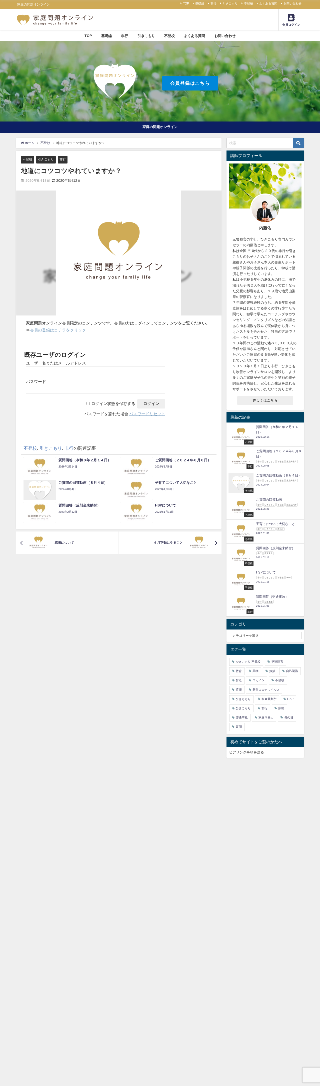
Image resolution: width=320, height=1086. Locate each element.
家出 (281, 708)
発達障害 (277, 661)
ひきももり (243, 699)
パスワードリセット (147, 414)
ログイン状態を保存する (113, 404)
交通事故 (242, 717)
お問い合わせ (293, 3)
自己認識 (292, 671)
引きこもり (230, 3)
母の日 (288, 717)
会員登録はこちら (190, 83)
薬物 (255, 671)
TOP (186, 3)
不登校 (248, 3)
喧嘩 (239, 689)
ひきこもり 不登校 (248, 661)
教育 (239, 671)
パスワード (36, 382)
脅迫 (239, 680)
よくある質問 (268, 3)
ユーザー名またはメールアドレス (56, 363)
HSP (290, 699)
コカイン (258, 680)
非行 (213, 3)
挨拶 (272, 671)
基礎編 (199, 3)
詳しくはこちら (265, 400)
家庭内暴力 (266, 717)
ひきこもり (243, 708)
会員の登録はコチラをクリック (58, 330)
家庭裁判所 (269, 699)
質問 (239, 726)
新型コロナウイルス (266, 689)
